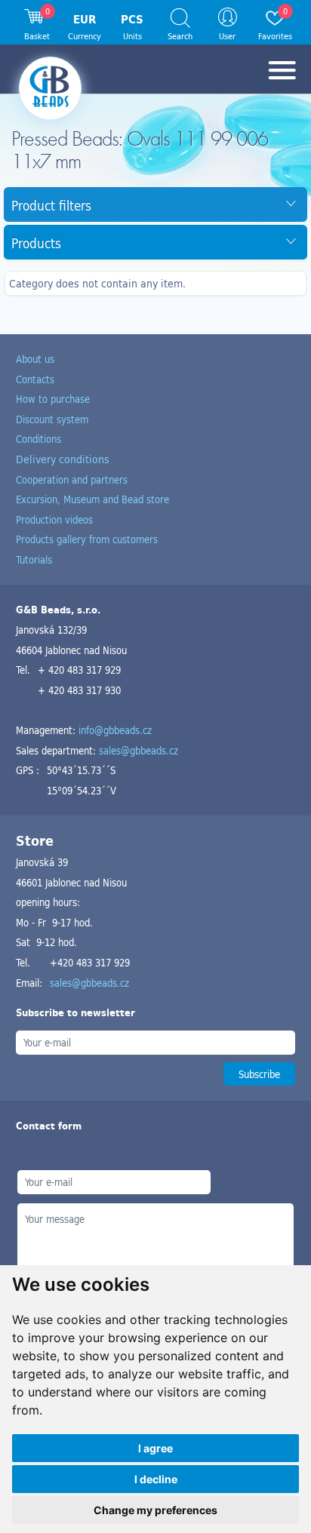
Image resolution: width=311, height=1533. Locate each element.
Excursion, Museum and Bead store (92, 499)
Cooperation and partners (72, 479)
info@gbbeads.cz (115, 730)
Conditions (38, 439)
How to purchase (53, 399)
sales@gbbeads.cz (138, 750)
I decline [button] (155, 1479)
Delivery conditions (62, 459)
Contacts (35, 379)
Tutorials (34, 559)
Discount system (52, 419)
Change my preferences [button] (155, 1510)
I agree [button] (155, 1448)
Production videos (54, 519)
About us (35, 359)
